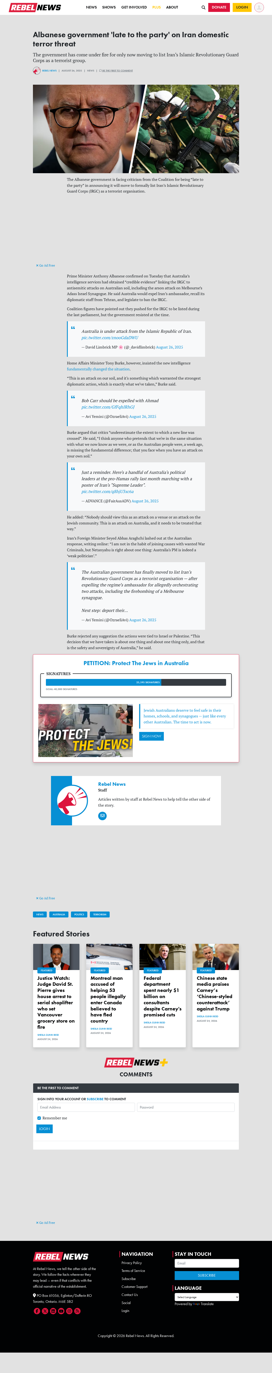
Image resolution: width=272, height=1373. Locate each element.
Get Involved (134, 7)
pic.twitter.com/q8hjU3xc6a (107, 491)
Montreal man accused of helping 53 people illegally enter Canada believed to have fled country (108, 999)
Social (126, 1302)
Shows (109, 7)
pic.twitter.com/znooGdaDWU (109, 337)
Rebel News (49, 70)
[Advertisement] (136, 232)
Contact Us (130, 1294)
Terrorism (99, 914)
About (172, 7)
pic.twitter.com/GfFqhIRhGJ (107, 407)
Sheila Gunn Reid (48, 1035)
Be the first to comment (117, 70)
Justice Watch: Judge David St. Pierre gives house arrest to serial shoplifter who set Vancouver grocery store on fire (56, 1002)
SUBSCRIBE (95, 1099)
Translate (207, 1303)
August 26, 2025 (169, 347)
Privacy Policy (132, 1262)
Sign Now (151, 736)
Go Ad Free (46, 265)
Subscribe (129, 1278)
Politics (79, 914)
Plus (156, 7)
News (91, 7)
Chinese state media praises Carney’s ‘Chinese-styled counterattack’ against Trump (214, 993)
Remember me (54, 1118)
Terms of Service (133, 1270)
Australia (59, 914)
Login (125, 1310)
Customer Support (134, 1286)
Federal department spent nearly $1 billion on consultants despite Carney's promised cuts (162, 996)
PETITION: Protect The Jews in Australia (136, 663)
